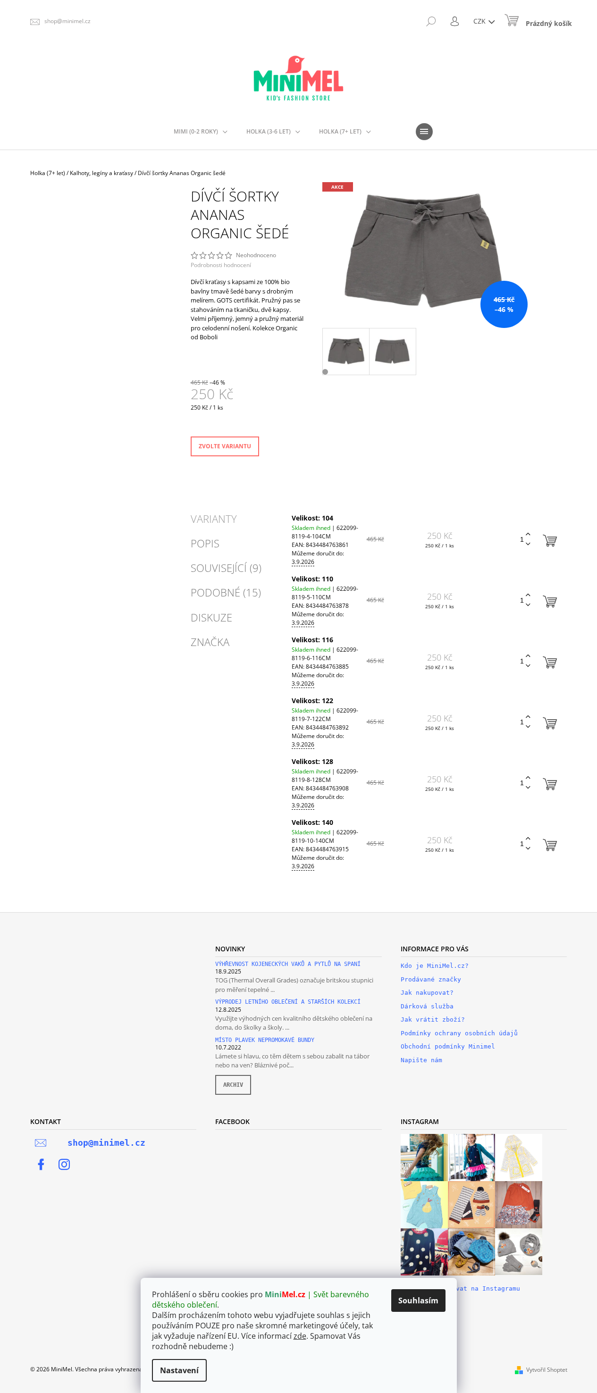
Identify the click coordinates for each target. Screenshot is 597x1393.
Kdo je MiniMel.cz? (435, 965)
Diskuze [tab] (211, 617)
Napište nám (421, 1060)
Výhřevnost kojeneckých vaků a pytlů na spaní (288, 964)
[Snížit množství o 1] (528, 544)
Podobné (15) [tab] (226, 592)
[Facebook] (41, 1164)
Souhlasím (418, 1300)
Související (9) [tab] (226, 567)
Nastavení (179, 1370)
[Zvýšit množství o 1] (528, 534)
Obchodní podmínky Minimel (448, 1046)
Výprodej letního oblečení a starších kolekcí (288, 1002)
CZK (480, 21)
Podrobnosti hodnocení (221, 265)
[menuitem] (200, 131)
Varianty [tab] (214, 518)
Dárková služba (427, 1006)
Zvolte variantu (225, 446)
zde (300, 1336)
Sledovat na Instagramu (478, 1288)
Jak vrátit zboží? (433, 1019)
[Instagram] (64, 1164)
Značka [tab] (210, 641)
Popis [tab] (205, 543)
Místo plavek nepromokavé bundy (264, 1040)
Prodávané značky (431, 979)
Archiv (233, 1085)
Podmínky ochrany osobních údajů (459, 1033)
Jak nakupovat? (427, 992)
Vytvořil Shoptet (546, 1370)
